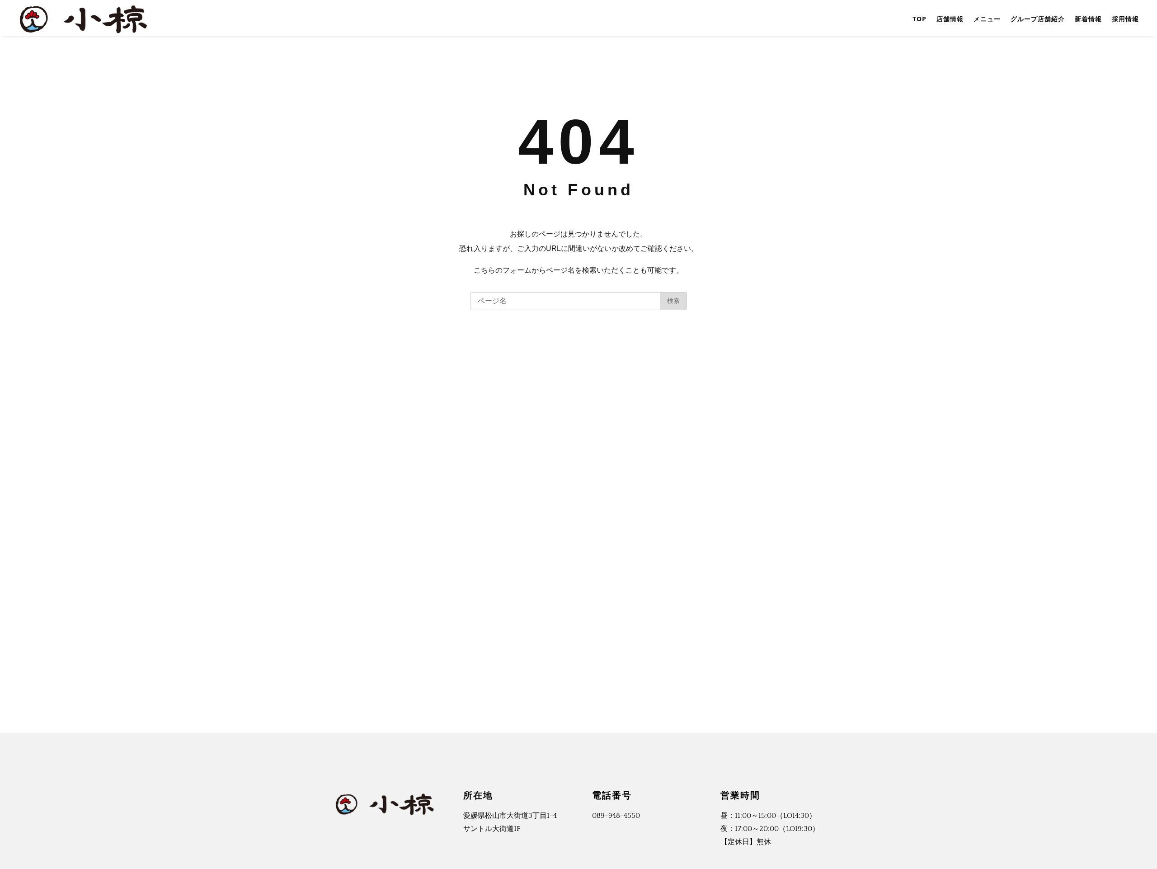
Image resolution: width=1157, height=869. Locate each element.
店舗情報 (950, 18)
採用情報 (1125, 18)
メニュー (987, 18)
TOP (919, 18)
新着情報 (1088, 18)
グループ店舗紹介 (1038, 18)
